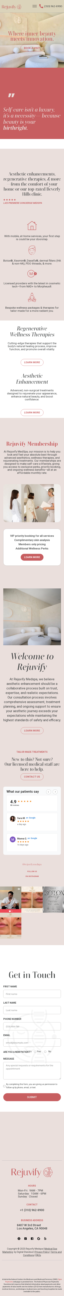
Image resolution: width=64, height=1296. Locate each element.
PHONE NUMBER (12, 1019)
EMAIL (6, 1035)
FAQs (38, 1255)
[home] (14, 6)
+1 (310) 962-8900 (32, 1210)
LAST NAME (9, 1002)
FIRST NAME (10, 986)
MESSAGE (8, 1058)
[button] (34, 6)
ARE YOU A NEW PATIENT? (17, 1052)
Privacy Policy (42, 1252)
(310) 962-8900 (53, 6)
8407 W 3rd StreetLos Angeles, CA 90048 (32, 1227)
